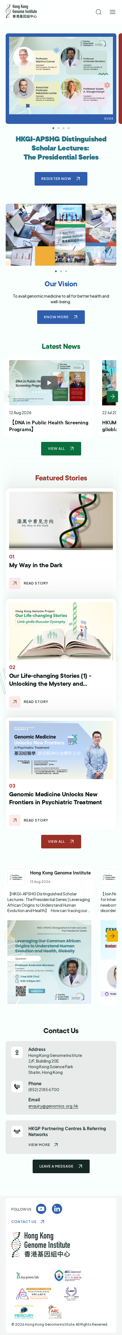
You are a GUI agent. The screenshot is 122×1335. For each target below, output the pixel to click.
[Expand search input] (98, 12)
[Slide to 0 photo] (53, 128)
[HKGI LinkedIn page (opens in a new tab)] (57, 1209)
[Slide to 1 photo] (58, 128)
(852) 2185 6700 (43, 1089)
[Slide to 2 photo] (63, 128)
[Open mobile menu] (112, 12)
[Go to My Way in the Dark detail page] (14, 583)
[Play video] (49, 382)
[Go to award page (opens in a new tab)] (27, 1275)
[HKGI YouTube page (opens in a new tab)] (41, 1209)
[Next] (112, 396)
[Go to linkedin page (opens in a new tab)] (49, 936)
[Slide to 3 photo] (69, 128)
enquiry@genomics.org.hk (53, 1105)
